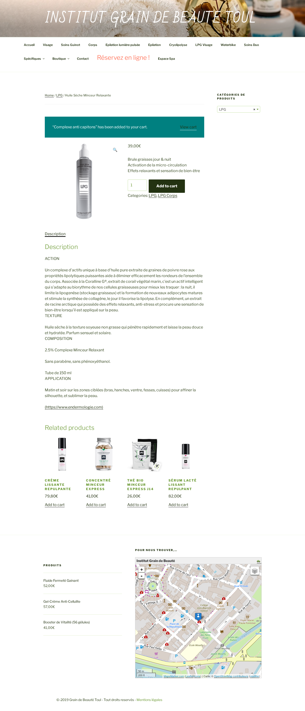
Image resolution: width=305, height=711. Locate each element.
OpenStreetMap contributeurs (231, 676)
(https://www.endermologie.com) (74, 407)
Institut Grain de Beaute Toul (150, 18)
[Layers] (254, 571)
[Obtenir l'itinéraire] (259, 561)
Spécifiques (32, 58)
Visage (48, 45)
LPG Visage (203, 45)
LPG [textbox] (237, 109)
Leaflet (189, 676)
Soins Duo (251, 45)
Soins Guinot (70, 45)
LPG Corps (167, 195)
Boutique (59, 58)
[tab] (55, 234)
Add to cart (166, 186)
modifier (254, 676)
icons (197, 676)
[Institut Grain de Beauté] (198, 616)
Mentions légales (149, 700)
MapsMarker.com (174, 676)
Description (55, 234)
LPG (59, 95)
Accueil (29, 45)
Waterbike (228, 45)
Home (49, 95)
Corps (92, 45)
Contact (83, 58)
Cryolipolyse (178, 45)
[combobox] (238, 109)
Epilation (154, 45)
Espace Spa (166, 58)
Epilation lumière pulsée (123, 45)
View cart (188, 127)
